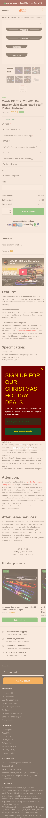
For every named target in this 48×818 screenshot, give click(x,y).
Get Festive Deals (23, 431)
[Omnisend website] (23, 446)
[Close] (42, 369)
